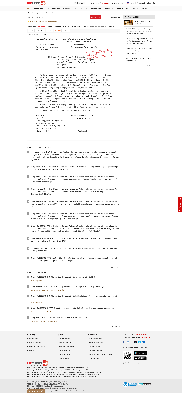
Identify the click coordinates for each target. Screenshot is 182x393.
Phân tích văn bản (65, 342)
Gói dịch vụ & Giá (117, 3)
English (132, 3)
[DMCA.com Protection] (144, 385)
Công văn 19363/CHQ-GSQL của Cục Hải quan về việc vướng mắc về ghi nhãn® (63, 277)
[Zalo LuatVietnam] (128, 342)
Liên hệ (31, 350)
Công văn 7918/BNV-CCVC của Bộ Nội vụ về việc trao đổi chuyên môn (59, 318)
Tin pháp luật (95, 8)
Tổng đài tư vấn (64, 358)
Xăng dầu (61, 290)
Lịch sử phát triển (35, 342)
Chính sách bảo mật (95, 350)
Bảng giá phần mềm (95, 338)
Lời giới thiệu (33, 338)
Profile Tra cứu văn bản (37, 346)
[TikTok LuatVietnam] (135, 342)
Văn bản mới (38, 8)
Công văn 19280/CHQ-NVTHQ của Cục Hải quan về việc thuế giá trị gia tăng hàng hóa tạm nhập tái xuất (72, 308)
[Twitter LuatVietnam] (139, 342)
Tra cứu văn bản (53, 8)
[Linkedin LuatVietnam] (143, 342)
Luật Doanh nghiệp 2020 (50, 391)
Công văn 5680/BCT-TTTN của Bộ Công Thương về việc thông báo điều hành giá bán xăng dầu (68, 287)
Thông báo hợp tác (95, 358)
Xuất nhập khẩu (36, 281)
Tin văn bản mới (80, 8)
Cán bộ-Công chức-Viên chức (50, 321)
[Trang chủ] (28, 8)
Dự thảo (66, 8)
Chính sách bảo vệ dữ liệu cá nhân (100, 354)
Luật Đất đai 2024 (66, 391)
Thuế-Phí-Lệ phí (36, 312)
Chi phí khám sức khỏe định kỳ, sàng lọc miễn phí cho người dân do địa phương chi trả (139, 51)
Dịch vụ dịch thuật (65, 350)
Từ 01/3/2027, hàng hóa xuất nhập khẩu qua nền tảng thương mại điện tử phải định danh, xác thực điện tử (139, 41)
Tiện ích (145, 8)
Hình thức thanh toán (96, 342)
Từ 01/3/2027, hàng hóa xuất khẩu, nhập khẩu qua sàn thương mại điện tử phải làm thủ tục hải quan (139, 31)
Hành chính (35, 321)
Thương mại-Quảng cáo (49, 290)
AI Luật (136, 8)
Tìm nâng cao (114, 17)
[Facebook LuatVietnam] (124, 342)
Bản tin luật (109, 8)
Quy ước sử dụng (95, 346)
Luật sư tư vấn (123, 8)
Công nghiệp (35, 290)
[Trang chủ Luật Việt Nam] (36, 3)
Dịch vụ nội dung (64, 354)
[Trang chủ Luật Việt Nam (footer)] (37, 365)
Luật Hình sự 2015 (79, 391)
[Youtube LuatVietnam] (132, 342)
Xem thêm (115, 267)
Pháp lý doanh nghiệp (66, 346)
